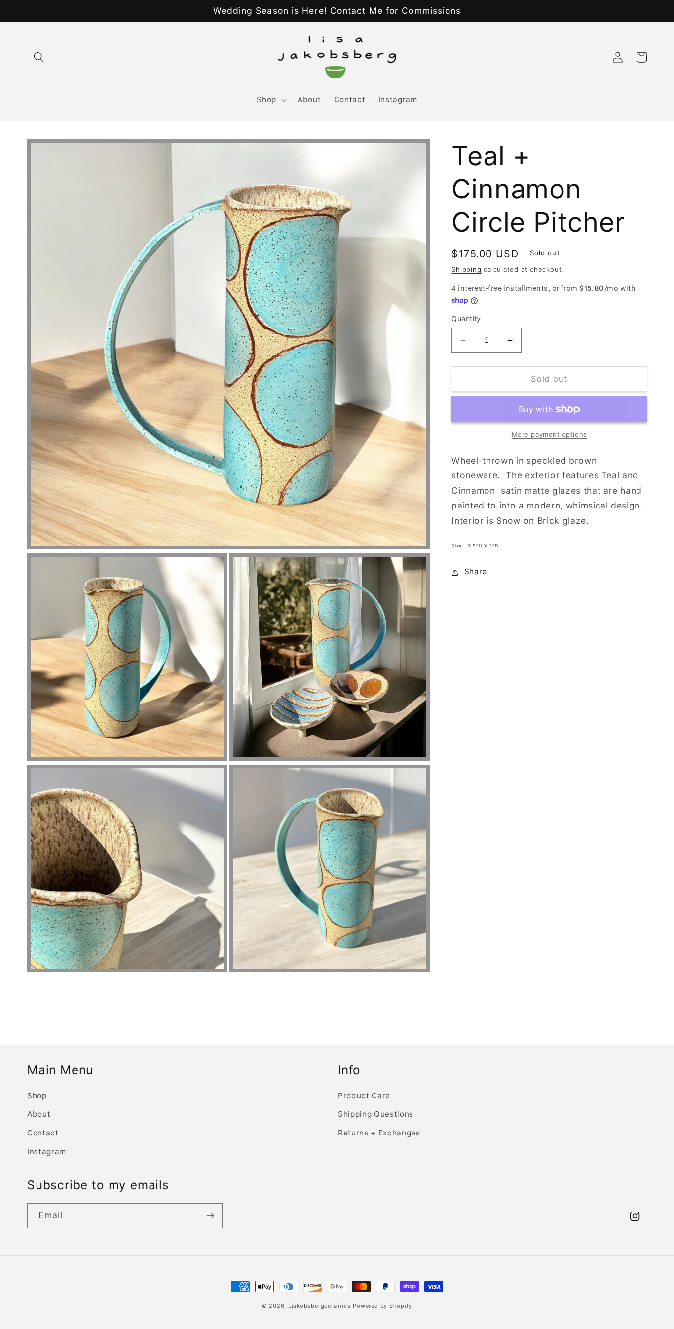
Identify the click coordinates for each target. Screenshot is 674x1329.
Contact (43, 1132)
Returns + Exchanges (379, 1132)
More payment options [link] (549, 435)
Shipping (466, 270)
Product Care (364, 1095)
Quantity (466, 319)
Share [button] (475, 572)
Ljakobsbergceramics (319, 1305)
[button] (39, 57)
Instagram (46, 1151)
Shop (37, 1095)
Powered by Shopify (382, 1305)
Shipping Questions (375, 1114)
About (38, 1114)
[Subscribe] (210, 1216)
